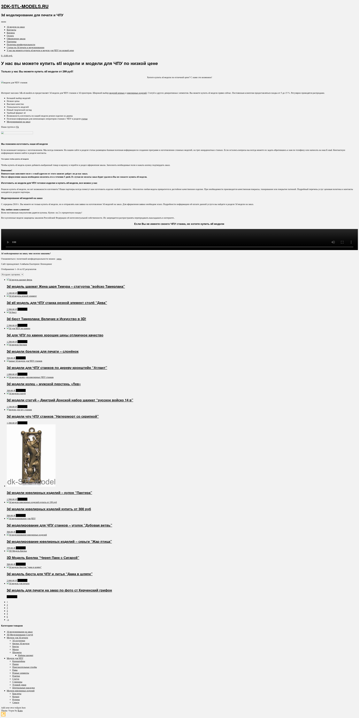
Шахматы (17, 652)
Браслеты (16, 693)
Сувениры (17, 681)
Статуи (15, 678)
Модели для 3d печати (17, 637)
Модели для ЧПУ (15, 658)
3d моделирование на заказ (20, 631)
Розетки (16, 675)
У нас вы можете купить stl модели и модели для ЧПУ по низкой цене (40, 50)
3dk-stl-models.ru (25, 6)
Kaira (20, 710)
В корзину (22, 292)
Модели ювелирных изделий (20, 690)
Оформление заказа (16, 38)
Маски (15, 649)
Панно (15, 664)
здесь (59, 258)
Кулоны (16, 699)
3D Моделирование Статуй (20, 634)
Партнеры (11, 41)
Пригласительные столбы (24, 667)
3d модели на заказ (16, 26)
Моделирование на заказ (18, 121)
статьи (84, 118)
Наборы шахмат (25, 655)
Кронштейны (18, 661)
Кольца (15, 696)
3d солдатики (18, 640)
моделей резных (117, 92)
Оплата (10, 35)
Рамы (15, 669)
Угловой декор (19, 684)
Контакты (11, 29)
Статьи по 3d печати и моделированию (25, 47)
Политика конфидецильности (21, 44)
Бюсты (15, 646)
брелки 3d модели (20, 643)
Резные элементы (20, 672)
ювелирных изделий (137, 92)
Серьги (15, 702)
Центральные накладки (23, 687)
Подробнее (12, 596)
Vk (17, 126)
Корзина (11, 32)
